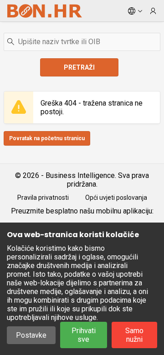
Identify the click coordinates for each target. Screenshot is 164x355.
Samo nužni (134, 335)
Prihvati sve (84, 335)
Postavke (31, 335)
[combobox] (82, 42)
